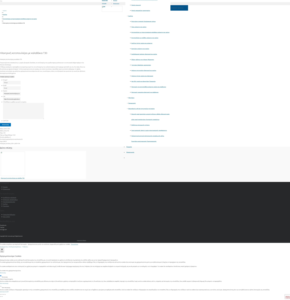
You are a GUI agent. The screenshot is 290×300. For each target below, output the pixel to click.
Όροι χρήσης (6, 217)
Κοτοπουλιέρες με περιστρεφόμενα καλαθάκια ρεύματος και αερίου (20, 19)
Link (4, 96)
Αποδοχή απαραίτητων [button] (15, 247)
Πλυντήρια (6, 206)
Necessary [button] (3, 273)
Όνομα (5, 80)
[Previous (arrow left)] (0, 296)
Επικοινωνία (6, 189)
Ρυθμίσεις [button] (25, 247)
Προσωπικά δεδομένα (9, 214)
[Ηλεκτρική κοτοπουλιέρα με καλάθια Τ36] (13, 175)
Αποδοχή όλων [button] (4, 247)
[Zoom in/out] (5, 294)
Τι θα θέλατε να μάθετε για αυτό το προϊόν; (14, 102)
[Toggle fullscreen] (3, 294)
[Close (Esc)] (0, 294)
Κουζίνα (5, 14)
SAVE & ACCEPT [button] (4, 292)
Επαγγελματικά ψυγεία (9, 202)
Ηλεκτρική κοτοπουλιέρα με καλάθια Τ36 (12, 178)
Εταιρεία (5, 187)
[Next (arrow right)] (2, 296)
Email (4, 85)
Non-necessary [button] (4, 283)
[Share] (2, 294)
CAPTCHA (5, 121)
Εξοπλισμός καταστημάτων (10, 200)
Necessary (5, 277)
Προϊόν (5, 91)
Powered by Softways (81, 240)
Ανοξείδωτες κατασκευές (9, 197)
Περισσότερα (74, 244)
